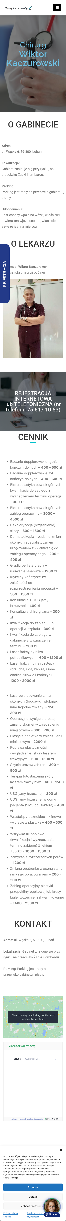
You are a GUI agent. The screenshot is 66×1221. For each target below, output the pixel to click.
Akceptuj (33, 1187)
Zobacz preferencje (33, 1206)
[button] (61, 1149)
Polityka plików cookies (10, 1215)
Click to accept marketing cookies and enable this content (33, 1017)
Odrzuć (33, 1196)
